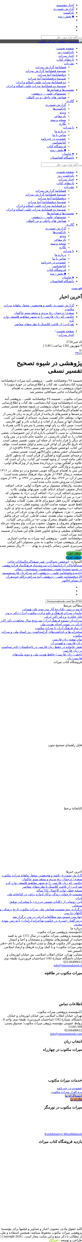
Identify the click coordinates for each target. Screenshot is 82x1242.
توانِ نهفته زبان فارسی (67, 639)
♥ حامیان (68, 153)
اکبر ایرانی (66, 565)
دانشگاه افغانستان (62, 157)
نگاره (62, 123)
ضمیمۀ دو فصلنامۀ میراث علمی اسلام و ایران (36, 86)
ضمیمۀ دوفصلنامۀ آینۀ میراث (47, 78)
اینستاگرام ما (73, 1095)
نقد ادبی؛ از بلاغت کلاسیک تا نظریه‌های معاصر (44, 324)
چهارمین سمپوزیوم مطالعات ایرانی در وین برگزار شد (47, 917)
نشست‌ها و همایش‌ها (60, 89)
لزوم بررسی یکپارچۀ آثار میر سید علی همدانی (52, 609)
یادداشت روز (65, 52)
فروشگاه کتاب (56, 146)
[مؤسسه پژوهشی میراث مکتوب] (59, 41)
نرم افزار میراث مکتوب (66, 1092)
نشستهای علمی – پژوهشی (48, 93)
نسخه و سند (58, 120)
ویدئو (63, 112)
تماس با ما (59, 135)
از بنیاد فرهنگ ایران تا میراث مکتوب (58, 628)
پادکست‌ (68, 12)
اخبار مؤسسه (65, 5)
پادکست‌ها (59, 108)
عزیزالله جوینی (21, 576)
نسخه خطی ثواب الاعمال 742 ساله (59, 890)
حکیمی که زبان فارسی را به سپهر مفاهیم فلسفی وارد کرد (44, 883)
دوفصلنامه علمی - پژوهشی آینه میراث (50, 573)
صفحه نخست (65, 48)
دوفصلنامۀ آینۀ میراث (52, 74)
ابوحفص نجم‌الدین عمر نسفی (50, 561)
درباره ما (60, 131)
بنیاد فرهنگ (31, 565)
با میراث (68, 127)
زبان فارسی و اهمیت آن (66, 643)
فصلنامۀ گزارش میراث (50, 67)
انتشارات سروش (49, 565)
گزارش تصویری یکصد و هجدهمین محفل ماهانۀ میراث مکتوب (42, 875)
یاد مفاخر (60, 116)
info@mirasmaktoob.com (66, 1034)
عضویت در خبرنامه (53, 138)
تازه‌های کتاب (65, 59)
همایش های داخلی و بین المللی (46, 97)
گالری (70, 101)
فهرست (76, 288)
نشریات (69, 63)
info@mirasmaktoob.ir (68, 965)
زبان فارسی (18, 573)
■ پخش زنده (66, 16)
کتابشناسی (59, 142)
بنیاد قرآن (18, 565)
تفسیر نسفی (38, 569)
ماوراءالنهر (69, 580)
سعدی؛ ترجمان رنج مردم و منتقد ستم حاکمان (44, 313)
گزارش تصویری (63, 9)
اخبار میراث (66, 56)
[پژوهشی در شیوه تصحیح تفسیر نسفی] (78, 353)
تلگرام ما (76, 1099)
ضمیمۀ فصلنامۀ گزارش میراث (45, 71)
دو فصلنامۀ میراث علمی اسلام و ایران (41, 82)
